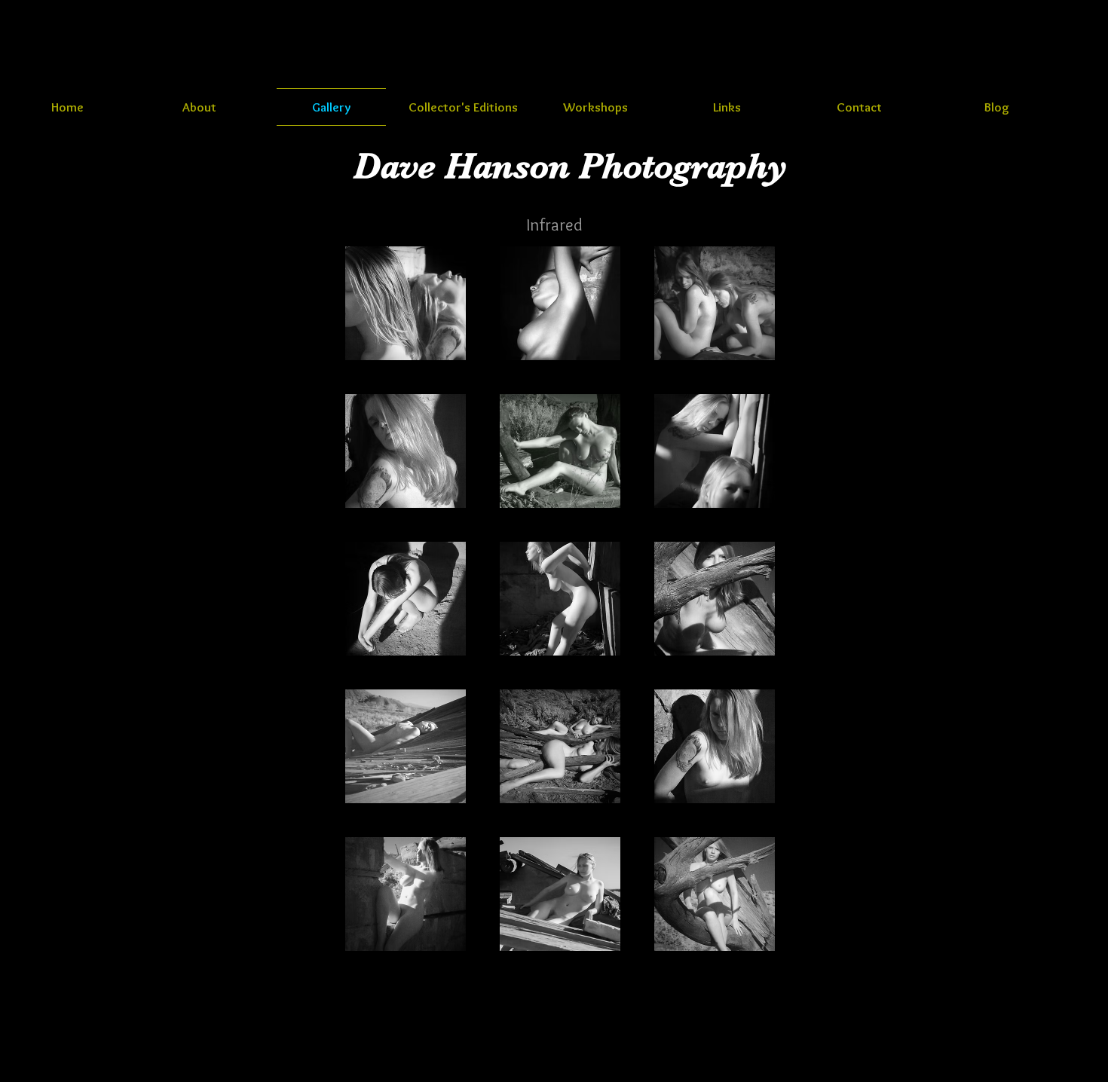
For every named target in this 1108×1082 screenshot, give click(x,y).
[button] (405, 303)
